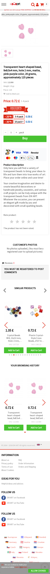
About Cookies (7, 470)
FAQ (20, 460)
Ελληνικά (28, 537)
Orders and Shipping (27, 466)
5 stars (34, 221)
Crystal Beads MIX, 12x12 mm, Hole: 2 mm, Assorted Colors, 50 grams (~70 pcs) (14, 338)
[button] (9, 354)
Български (12, 537)
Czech (13, 547)
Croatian (41, 542)
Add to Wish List (12, 94)
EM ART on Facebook (16, 497)
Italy (13, 552)
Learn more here (21, 567)
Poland (25, 552)
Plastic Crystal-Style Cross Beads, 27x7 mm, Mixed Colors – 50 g (36, 338)
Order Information (26, 463)
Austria (27, 542)
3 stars (23, 221)
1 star (12, 221)
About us (5, 460)
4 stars (29, 221)
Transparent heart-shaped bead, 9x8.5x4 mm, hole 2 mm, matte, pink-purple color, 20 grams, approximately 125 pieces (14, 415)
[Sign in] (38, 5)
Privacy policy (7, 463)
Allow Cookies (38, 570)
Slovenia (19, 557)
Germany (13, 542)
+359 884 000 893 (39, 10)
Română (42, 537)
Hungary (26, 547)
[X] (2, 565)
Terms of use (7, 466)
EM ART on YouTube (15, 503)
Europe (40, 547)
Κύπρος (34, 557)
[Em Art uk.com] (14, 3)
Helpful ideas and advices (12, 483)
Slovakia (38, 552)
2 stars (17, 221)
